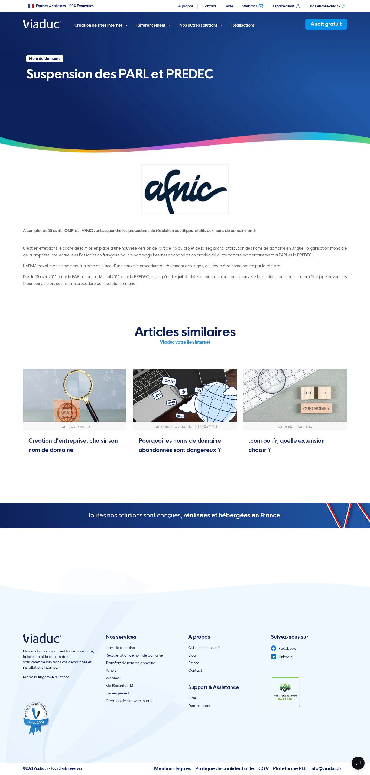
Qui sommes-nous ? (204, 647)
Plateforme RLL (289, 768)
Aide (229, 6)
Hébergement (117, 693)
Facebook (287, 648)
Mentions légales (172, 768)
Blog (192, 655)
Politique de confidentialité (224, 768)
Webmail (249, 6)
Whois (111, 670)
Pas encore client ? (325, 6)
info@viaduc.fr (326, 768)
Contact (209, 6)
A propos (185, 6)
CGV (263, 768)
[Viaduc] (42, 23)
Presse (193, 663)
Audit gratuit (326, 24)
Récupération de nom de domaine (134, 655)
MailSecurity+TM (119, 685)
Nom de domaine (120, 647)
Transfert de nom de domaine (130, 663)
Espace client (283, 6)
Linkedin (285, 657)
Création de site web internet (130, 701)
